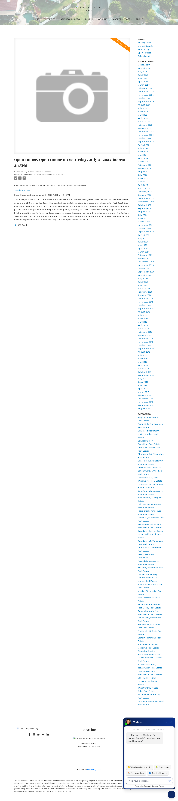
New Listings (144, 49)
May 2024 (142, 155)
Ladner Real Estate (147, 581)
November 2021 (145, 225)
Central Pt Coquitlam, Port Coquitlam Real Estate (148, 434)
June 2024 (143, 151)
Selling (102, 19)
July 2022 (143, 215)
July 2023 (143, 175)
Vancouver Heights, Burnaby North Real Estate (147, 681)
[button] (29, 734)
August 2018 (144, 352)
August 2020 (144, 275)
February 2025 (145, 125)
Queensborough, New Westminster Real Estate (43, 174)
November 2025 (146, 95)
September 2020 (146, 272)
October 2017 (144, 372)
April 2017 (143, 388)
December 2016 (145, 398)
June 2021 (143, 242)
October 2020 (144, 268)
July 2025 (143, 108)
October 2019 (144, 305)
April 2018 (143, 365)
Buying (89, 19)
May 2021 (142, 245)
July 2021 (142, 238)
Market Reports (145, 46)
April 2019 (143, 325)
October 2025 (144, 98)
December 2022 (146, 198)
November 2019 (145, 302)
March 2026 (144, 85)
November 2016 (145, 402)
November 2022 (146, 201)
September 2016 (146, 405)
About (139, 19)
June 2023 (143, 178)
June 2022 (143, 218)
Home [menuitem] (36, 19)
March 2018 (143, 368)
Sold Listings (144, 56)
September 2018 (146, 348)
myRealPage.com (94, 769)
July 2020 (143, 278)
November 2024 (146, 135)
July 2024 (143, 148)
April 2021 (143, 248)
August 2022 (144, 211)
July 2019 (142, 315)
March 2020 (144, 288)
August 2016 (144, 408)
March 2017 (143, 392)
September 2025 (146, 101)
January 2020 (145, 295)
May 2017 (142, 385)
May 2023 (142, 181)
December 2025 (146, 91)
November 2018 (145, 342)
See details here (22, 190)
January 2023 (144, 195)
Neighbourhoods (70, 19)
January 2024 (145, 168)
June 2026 (143, 75)
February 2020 (145, 292)
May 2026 (142, 78)
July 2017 (142, 378)
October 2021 (144, 228)
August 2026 (144, 68)
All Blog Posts (144, 42)
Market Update (121, 19)
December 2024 (146, 131)
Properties (48, 19)
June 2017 (143, 382)
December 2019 (145, 298)
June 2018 (143, 358)
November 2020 (146, 265)
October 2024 (144, 138)
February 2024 (145, 165)
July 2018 (142, 355)
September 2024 (146, 141)
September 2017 (146, 375)
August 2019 (144, 312)
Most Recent (144, 65)
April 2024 (143, 158)
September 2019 (146, 308)
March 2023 (144, 188)
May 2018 (142, 362)
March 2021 (143, 252)
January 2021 (144, 258)
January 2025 (144, 128)
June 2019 (143, 318)
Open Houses (144, 53)
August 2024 (144, 145)
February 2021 (145, 255)
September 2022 (146, 208)
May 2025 (142, 115)
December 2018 (145, 338)
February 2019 (145, 332)
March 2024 (144, 161)
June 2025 (143, 111)
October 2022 (144, 205)
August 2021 (144, 235)
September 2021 (146, 231)
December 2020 (146, 261)
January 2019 (144, 335)
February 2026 (145, 88)
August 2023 (144, 171)
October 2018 (144, 345)
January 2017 (144, 395)
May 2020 (142, 285)
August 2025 (144, 105)
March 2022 (144, 221)
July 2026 (143, 71)
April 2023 (143, 185)
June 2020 (143, 282)
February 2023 (145, 191)
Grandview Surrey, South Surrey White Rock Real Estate (150, 534)
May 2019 (142, 322)
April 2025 (143, 118)
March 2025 (144, 121)
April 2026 (143, 81)
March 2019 (143, 328)
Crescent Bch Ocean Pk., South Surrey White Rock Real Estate (150, 470)
